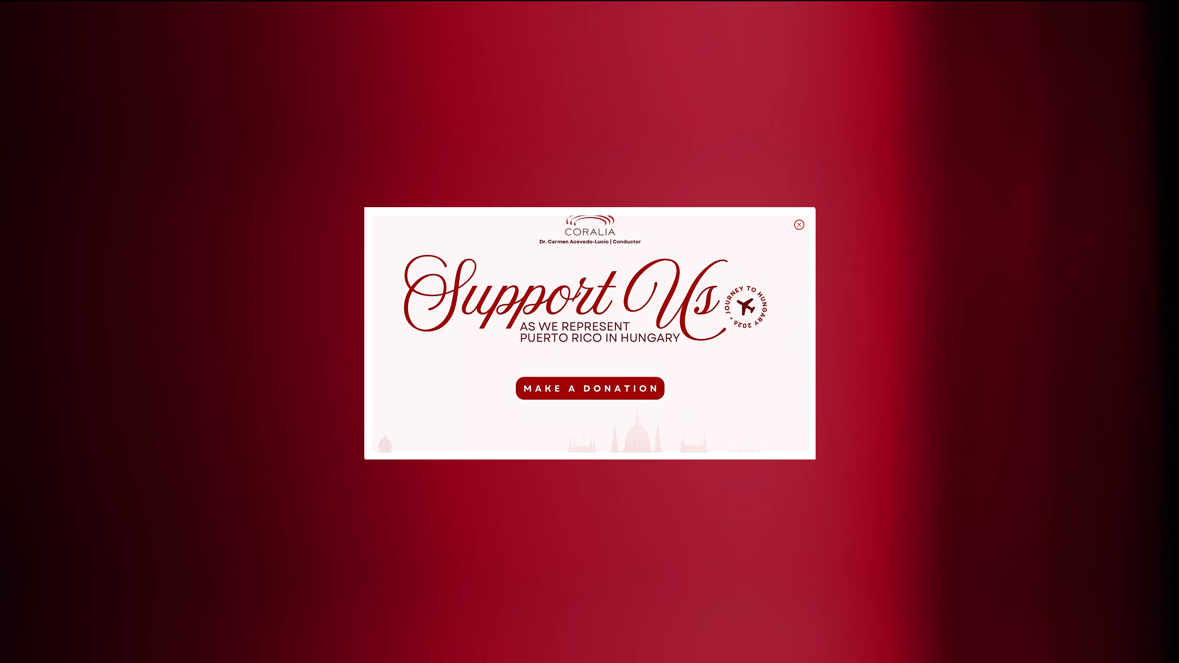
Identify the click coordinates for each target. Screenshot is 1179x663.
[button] (799, 225)
